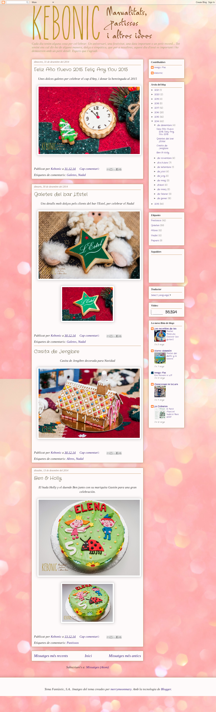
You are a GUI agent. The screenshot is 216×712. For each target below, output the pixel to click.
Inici (88, 656)
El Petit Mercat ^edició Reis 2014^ (173, 413)
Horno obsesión (163, 350)
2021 (157, 90)
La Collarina (160, 406)
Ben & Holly (48, 478)
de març (162, 189)
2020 (157, 94)
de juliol (161, 171)
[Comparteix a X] (114, 169)
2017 (157, 107)
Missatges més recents (51, 656)
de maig (162, 180)
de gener (162, 198)
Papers (155, 240)
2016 (157, 112)
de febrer (163, 194)
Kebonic (158, 73)
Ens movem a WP (163, 375)
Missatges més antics (125, 656)
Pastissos (73, 642)
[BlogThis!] (111, 169)
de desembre (165, 125)
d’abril (161, 185)
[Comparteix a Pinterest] (120, 169)
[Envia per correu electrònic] (108, 169)
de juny (161, 176)
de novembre (164, 158)
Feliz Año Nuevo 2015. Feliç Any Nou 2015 (81, 69)
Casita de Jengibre (56, 351)
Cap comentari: (90, 168)
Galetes (72, 175)
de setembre (164, 167)
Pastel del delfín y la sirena (172, 356)
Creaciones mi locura (166, 384)
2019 (157, 99)
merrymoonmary (121, 689)
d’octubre (163, 162)
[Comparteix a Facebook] (117, 169)
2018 (157, 103)
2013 (157, 203)
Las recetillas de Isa (165, 328)
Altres (70, 458)
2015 (157, 116)
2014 (157, 121)
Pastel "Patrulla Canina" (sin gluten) (173, 335)
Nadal (82, 175)
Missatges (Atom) (97, 667)
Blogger (166, 689)
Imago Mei (160, 67)
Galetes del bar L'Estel (61, 194)
